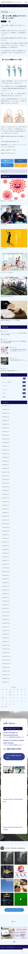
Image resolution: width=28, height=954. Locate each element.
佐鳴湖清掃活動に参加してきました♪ (18, 360)
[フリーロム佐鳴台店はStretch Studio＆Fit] (7, 858)
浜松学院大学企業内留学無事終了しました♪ (10, 370)
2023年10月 (5, 531)
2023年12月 (5, 523)
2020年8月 (4, 671)
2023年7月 (4, 542)
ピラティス (13, 389)
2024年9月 (4, 490)
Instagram (14, 941)
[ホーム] (1, 4)
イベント (13, 378)
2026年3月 (4, 424)
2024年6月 (4, 501)
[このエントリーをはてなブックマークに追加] (9, 21)
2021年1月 (4, 652)
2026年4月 (4, 420)
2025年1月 (4, 475)
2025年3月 (4, 468)
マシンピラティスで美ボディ (7, 272)
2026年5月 (4, 416)
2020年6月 (4, 678)
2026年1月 (4, 431)
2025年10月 (5, 442)
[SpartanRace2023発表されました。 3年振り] (7, 899)
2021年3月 (4, 645)
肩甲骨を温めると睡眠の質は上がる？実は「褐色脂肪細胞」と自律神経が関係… (13, 342)
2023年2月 (4, 560)
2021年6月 (4, 634)
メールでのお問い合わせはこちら (13, 757)
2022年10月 (5, 575)
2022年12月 (5, 567)
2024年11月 (5, 483)
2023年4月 (4, 553)
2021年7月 (4, 630)
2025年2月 (4, 472)
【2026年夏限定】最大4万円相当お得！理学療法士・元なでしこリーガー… (18, 351)
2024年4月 (4, 509)
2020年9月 (4, 667)
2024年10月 (5, 486)
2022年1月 (4, 608)
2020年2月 (4, 682)
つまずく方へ (4, 248)
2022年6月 (4, 590)
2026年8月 (4, 405)
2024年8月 (4, 494)
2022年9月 (4, 579)
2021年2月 (4, 649)
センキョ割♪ (3, 224)
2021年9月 (4, 623)
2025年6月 (4, 457)
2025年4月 (4, 464)
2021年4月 (4, 641)
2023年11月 (5, 527)
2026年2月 (4, 427)
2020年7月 (4, 674)
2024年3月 (4, 512)
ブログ (6, 5)
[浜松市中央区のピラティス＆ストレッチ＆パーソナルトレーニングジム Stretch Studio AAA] (14, 919)
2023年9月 (4, 534)
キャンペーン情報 (13, 382)
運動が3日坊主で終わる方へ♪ (7, 296)
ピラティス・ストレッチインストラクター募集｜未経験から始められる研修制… (14, 334)
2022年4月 (4, 597)
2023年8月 (4, 538)
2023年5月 (4, 549)
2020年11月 (5, 660)
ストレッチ (4, 11)
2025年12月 (5, 435)
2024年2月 (4, 516)
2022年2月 (4, 604)
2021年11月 (5, 615)
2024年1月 (4, 520)
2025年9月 (4, 446)
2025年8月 (4, 450)
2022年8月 (4, 582)
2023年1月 (4, 564)
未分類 (13, 396)
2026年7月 (4, 409)
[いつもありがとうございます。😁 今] (20, 885)
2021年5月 (4, 637)
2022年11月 (5, 571)
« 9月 (2, 706)
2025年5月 (4, 461)
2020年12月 (5, 656)
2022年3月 (4, 601)
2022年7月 (4, 586)
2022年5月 (4, 593)
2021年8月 (4, 626)
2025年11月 (5, 439)
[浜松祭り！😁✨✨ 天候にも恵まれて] (7, 885)
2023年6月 (4, 545)
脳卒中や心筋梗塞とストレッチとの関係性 (10, 320)
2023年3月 (4, 556)
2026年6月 (4, 413)
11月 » (6, 706)
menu (26, 2)
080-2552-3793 (12, 748)
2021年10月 (5, 619)
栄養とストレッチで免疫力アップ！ (9, 200)
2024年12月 (5, 479)
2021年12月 (5, 612)
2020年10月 (5, 663)
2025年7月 (4, 453)
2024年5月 (4, 505)
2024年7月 (4, 497)
